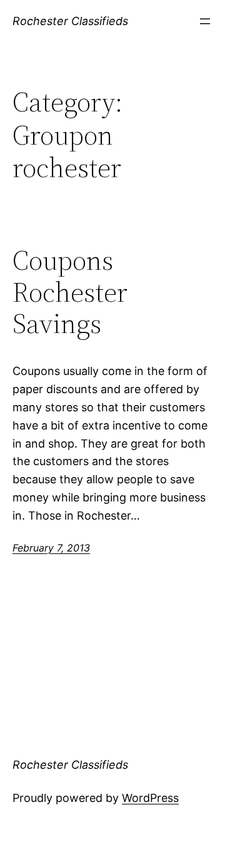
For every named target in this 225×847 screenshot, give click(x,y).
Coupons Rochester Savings (70, 292)
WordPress (150, 797)
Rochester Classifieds (70, 21)
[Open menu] (205, 21)
